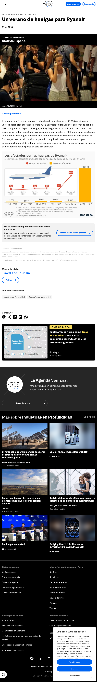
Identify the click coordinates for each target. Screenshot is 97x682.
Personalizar (75, 676)
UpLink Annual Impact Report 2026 (69, 452)
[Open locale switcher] (3, 674)
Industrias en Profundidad (19, 14)
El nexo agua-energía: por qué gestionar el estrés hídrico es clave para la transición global (23, 455)
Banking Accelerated (13, 544)
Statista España (13, 41)
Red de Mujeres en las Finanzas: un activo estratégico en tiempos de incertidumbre (72, 499)
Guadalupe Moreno (11, 113)
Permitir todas (74, 662)
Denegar (74, 669)
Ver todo (89, 417)
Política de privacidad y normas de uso (48, 667)
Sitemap (49, 671)
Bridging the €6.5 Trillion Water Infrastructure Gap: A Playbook (67, 545)
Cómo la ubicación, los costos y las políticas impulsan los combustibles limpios (21, 501)
